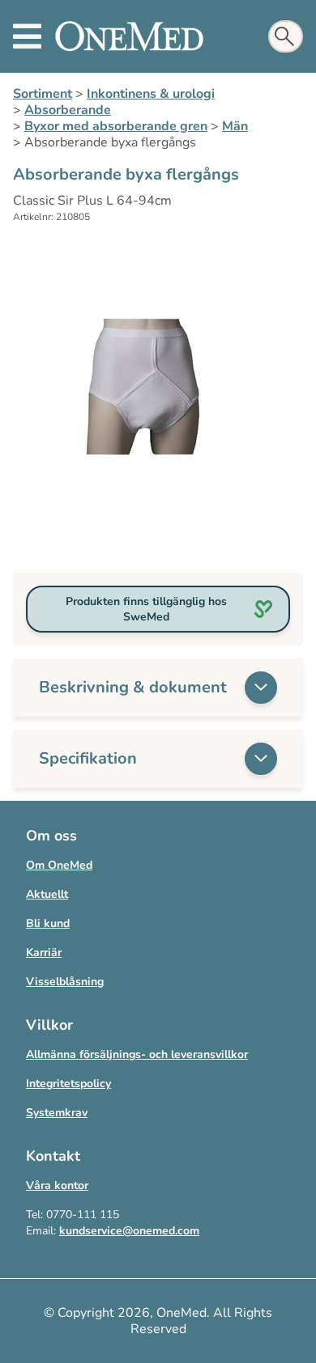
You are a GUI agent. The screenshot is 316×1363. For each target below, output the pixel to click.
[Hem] (129, 36)
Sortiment (42, 94)
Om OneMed (59, 865)
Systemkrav (57, 1112)
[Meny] (27, 36)
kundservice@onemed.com (129, 1230)
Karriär (44, 952)
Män (235, 126)
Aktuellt (47, 894)
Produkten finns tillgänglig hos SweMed (146, 609)
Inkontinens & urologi (151, 94)
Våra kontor (57, 1185)
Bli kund (48, 923)
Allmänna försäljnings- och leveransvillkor (137, 1054)
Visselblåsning (65, 981)
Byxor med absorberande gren (115, 126)
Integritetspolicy (68, 1083)
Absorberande (67, 110)
